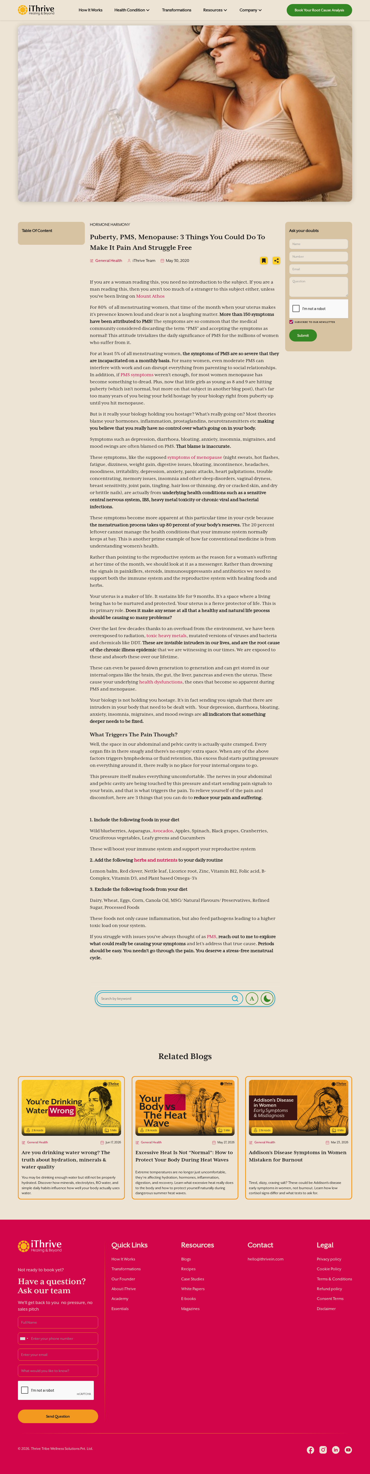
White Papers (193, 1289)
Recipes (188, 1269)
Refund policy (329, 1289)
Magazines (190, 1309)
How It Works (90, 10)
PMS (211, 936)
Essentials (120, 1309)
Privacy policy (329, 1259)
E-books (188, 1298)
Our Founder (123, 1279)
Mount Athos (150, 296)
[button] (132, 10)
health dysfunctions (160, 682)
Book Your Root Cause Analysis (319, 10)
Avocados (163, 831)
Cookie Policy (329, 1269)
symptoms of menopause (194, 457)
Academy (120, 1298)
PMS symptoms (137, 375)
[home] (36, 10)
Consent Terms (330, 1298)
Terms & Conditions (334, 1279)
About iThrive (124, 1289)
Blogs (186, 1259)
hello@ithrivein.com (265, 1259)
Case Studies (192, 1279)
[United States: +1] (24, 1338)
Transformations (176, 10)
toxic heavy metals (166, 635)
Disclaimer (326, 1309)
